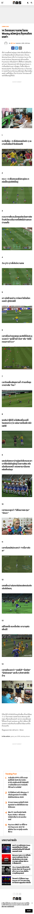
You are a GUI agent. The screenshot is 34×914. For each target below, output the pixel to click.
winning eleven (25, 736)
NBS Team (13, 43)
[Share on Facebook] (13, 48)
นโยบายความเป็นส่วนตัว (8, 907)
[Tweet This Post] (16, 48)
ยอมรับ (29, 910)
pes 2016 (17, 736)
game (12, 736)
